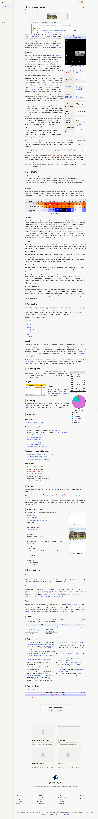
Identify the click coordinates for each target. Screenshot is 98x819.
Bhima (77, 496)
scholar (65, 30)
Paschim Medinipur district (48, 45)
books (61, 30)
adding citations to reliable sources (50, 27)
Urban (67, 113)
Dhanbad (73, 594)
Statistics (18, 803)
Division (67, 77)
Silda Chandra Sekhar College (34, 439)
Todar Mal (54, 63)
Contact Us (60, 799)
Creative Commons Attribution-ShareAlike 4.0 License (38, 811)
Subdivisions (69, 84)
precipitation (30, 210)
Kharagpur (41, 355)
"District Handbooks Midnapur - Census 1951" (69, 653)
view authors (49, 812)
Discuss (87, 1)
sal (49, 41)
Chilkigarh (80, 68)
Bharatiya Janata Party (64, 627)
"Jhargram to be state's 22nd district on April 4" (38, 655)
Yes (51, 710)
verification (61, 25)
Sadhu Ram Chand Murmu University (36, 422)
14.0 (60, 667)
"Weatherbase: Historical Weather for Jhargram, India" (40, 666)
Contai (57, 609)
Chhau (57, 489)
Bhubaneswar (35, 596)
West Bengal (78, 37)
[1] (49, 673)
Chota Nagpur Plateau (55, 176)
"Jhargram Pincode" (63, 673)
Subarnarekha (54, 36)
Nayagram (82, 90)
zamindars (27, 64)
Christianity (28, 392)
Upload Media (40, 801)
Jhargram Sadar (79, 84)
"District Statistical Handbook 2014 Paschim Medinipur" (40, 675)
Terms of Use (61, 803)
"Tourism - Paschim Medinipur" (35, 651)
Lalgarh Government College (34, 444)
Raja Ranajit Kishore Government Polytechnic (38, 459)
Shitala (46, 496)
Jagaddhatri (52, 496)
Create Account (40, 803)
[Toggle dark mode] (92, 2)
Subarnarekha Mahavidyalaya (34, 442)
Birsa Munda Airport (78, 579)
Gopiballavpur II (79, 89)
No (60, 710)
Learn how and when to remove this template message (49, 32)
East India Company (52, 66)
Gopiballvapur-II (31, 331)
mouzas (51, 309)
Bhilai (47, 596)
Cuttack (41, 596)
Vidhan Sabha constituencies (68, 97)
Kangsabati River (36, 36)
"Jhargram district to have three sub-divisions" (69, 651)
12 (40, 376)
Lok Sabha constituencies (68, 93)
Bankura (63, 607)
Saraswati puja (61, 494)
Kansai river (42, 539)
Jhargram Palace (73, 524)
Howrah (35, 594)
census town (79, 309)
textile (26, 407)
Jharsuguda (28, 596)
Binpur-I (29, 324)
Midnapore (58, 55)
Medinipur (44, 606)
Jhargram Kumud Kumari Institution (35, 471)
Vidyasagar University (54, 430)
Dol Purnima (59, 496)
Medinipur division (80, 77)
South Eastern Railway (52, 593)
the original (35, 647)
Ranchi (26, 581)
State (66, 74)
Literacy (68, 118)
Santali (75, 416)
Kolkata (71, 578)
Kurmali (75, 420)
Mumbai (61, 596)
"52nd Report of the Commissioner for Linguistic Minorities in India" (41, 645)
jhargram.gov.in (79, 131)
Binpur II (81, 87)
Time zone (67, 129)
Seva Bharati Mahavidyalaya (34, 437)
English (77, 127)
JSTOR (69, 30)
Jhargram (59, 22)
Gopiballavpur (79, 97)
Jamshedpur (38, 84)
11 (81, 392)
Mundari (76, 418)
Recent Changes (40, 799)
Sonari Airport (41, 579)
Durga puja (54, 494)
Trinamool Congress (79, 627)
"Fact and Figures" (34, 642)
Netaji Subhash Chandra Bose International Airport (55, 578)
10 (70, 314)
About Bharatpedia (62, 797)
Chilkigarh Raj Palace (32, 529)
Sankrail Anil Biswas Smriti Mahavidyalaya (37, 435)
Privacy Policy (61, 801)
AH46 (69, 359)
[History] (74, 7)
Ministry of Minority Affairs (45, 646)
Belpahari (69, 66)
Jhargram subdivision (72, 310)
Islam (27, 390)
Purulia (81, 607)
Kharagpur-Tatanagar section (50, 591)
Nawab (34, 89)
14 (79, 411)
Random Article (19, 801)
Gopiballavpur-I (30, 329)
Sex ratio (68, 120)
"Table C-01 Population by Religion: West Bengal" (70, 662)
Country (67, 72)
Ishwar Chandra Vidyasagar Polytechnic (37, 456)
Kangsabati (50, 244)
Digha (71, 609)
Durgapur (27, 607)
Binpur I (77, 87)
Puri (44, 596)
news (52, 30)
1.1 (29, 642)
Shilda (54, 310)
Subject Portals (19, 799)
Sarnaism (28, 389)
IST (82, 129)
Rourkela (79, 594)
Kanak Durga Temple (32, 532)
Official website (31, 689)
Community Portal (41, 797)
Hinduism (28, 387)
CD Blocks (68, 86)
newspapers (57, 30)
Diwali (67, 494)
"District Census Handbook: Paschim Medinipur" (70, 657)
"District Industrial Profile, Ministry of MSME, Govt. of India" (39, 660)
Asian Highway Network (76, 604)
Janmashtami (72, 496)
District (71, 37)
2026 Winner (65, 624)
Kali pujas (73, 494)
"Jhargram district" (46, 30)
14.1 (61, 667)
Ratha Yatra (65, 496)
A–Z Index (18, 797)
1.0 (28, 642)
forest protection (58, 155)
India (77, 72)
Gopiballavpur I (79, 88)
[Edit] (72, 7)
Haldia (37, 609)
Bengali (77, 125)
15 (35, 503)
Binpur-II (29, 327)
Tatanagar (60, 594)
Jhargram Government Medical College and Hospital (40, 454)
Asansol (55, 594)
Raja (48, 89)
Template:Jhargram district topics (33, 697)
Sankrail (77, 90)
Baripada (63, 611)
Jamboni (82, 86)
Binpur (82, 98)
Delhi (55, 596)
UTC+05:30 (78, 129)
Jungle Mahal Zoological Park (39, 520)
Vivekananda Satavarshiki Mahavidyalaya (37, 446)
